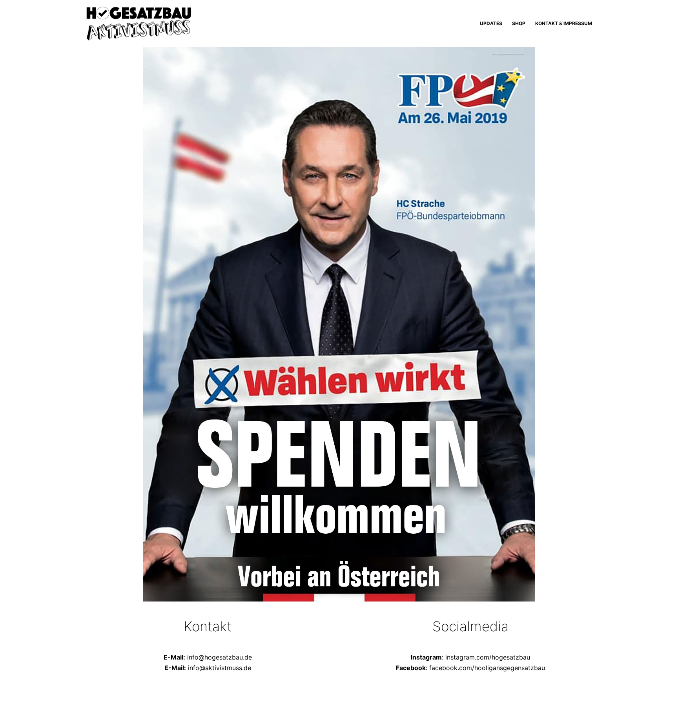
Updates (491, 23)
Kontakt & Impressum (563, 23)
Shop (518, 23)
